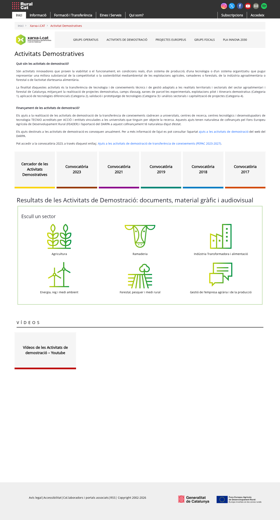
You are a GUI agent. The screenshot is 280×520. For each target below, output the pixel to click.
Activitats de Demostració (127, 40)
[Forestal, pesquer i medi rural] (140, 274)
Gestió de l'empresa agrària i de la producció (221, 292)
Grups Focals (204, 40)
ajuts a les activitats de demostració (223, 132)
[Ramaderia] (140, 236)
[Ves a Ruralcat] (23, 6)
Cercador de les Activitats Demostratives (34, 169)
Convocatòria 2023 (76, 169)
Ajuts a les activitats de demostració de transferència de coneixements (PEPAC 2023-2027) (159, 143)
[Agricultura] (59, 236)
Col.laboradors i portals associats (86, 498)
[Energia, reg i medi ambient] (59, 274)
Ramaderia (140, 254)
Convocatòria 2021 (119, 169)
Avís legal (35, 498)
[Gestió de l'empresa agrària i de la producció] (220, 274)
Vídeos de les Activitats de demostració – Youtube (45, 350)
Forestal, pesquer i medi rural (140, 292)
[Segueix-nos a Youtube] (248, 6)
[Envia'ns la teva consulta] (256, 5)
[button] (19, 15)
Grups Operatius (85, 40)
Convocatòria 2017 (245, 169)
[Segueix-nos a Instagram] (224, 5)
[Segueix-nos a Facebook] (240, 5)
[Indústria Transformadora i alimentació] (220, 236)
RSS (112, 498)
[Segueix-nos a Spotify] (264, 5)
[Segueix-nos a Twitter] (232, 5)
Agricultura (59, 254)
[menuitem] (73, 15)
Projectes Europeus (171, 40)
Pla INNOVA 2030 (235, 40)
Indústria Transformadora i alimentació (221, 254)
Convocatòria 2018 (203, 169)
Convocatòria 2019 (161, 169)
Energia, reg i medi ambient (59, 292)
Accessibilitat (52, 498)
